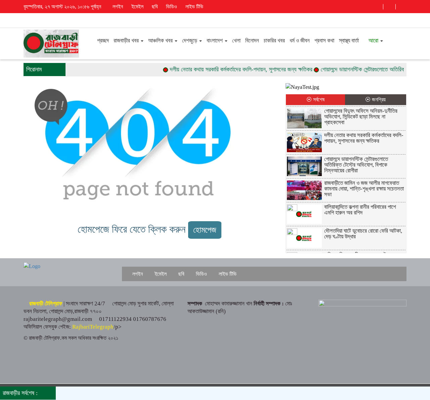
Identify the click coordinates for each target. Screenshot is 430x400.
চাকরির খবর (274, 40)
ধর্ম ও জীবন (300, 40)
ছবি (154, 6)
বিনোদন (252, 40)
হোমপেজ (204, 229)
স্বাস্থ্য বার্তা (349, 40)
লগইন (117, 6)
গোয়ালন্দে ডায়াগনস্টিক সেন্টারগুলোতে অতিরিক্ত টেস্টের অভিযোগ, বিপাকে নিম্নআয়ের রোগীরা (356, 165)
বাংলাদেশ (215, 40)
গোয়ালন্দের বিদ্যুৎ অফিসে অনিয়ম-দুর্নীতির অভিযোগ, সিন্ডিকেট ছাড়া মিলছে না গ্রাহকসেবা (360, 117)
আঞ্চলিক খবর (161, 40)
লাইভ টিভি (193, 6)
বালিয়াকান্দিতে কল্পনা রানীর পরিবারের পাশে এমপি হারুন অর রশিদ (360, 210)
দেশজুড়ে (190, 40)
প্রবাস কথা (324, 40)
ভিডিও (171, 6)
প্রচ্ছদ (102, 40)
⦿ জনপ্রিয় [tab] (375, 99)
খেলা (236, 40)
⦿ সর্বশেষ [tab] (315, 99)
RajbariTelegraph (93, 327)
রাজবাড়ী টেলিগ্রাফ (45, 303)
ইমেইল (136, 6)
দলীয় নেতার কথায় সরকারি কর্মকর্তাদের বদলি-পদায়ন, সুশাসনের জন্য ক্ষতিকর (234, 69)
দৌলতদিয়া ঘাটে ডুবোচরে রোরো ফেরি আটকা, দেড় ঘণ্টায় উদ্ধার (363, 234)
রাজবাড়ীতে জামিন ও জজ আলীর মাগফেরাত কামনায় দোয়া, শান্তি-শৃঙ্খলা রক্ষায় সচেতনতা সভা (364, 189)
